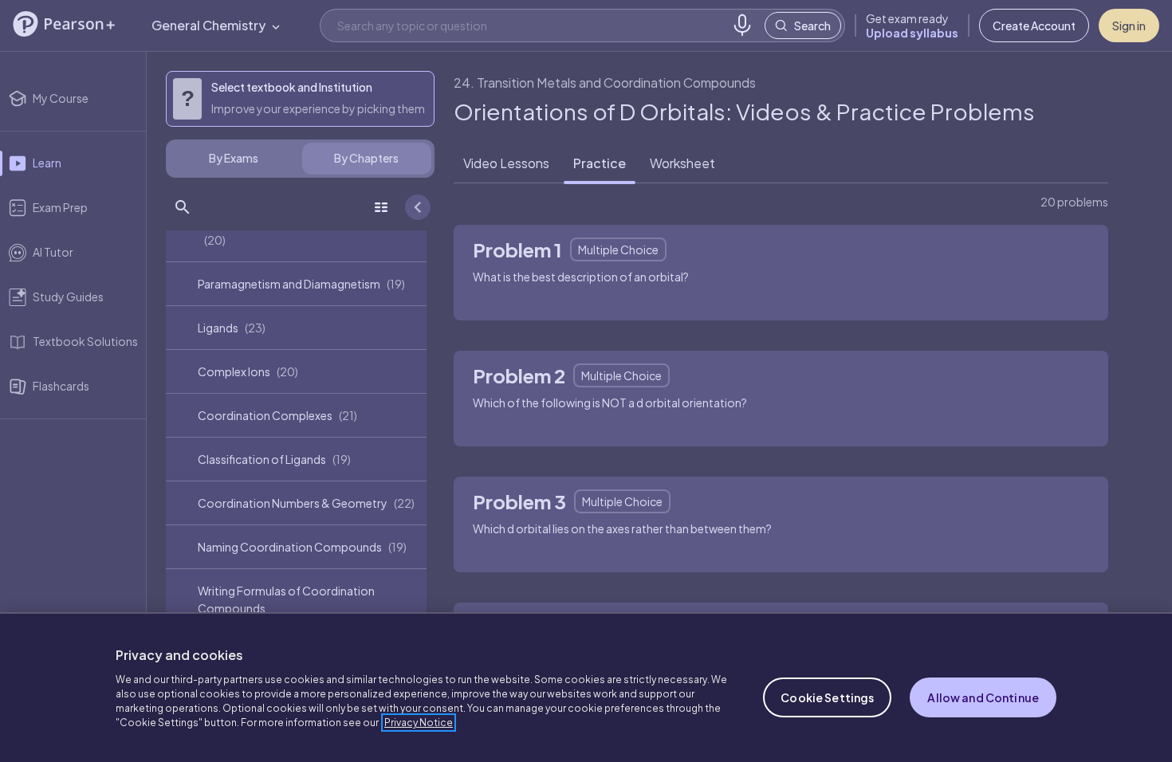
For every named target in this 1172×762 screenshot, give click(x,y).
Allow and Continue (983, 697)
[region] (586, 687)
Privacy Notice (418, 723)
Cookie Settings (827, 697)
